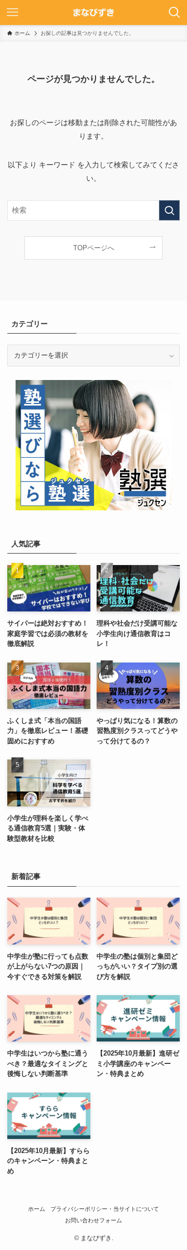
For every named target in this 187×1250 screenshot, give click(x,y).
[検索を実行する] (169, 210)
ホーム (36, 1209)
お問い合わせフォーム (93, 1220)
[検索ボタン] (174, 12)
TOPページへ (93, 248)
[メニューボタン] (12, 12)
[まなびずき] (93, 12)
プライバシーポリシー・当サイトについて (104, 1209)
